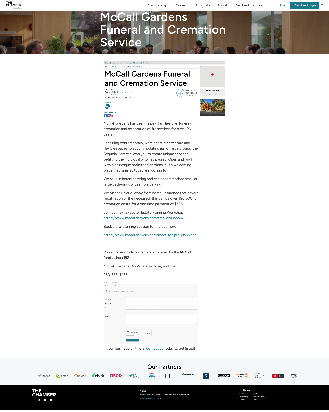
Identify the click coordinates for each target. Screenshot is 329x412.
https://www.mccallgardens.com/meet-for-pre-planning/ (150, 235)
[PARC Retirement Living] (246, 375)
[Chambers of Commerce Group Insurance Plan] (66, 375)
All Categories (147, 63)
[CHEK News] (84, 375)
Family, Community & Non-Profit (115, 66)
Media (255, 400)
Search (107, 63)
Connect (242, 394)
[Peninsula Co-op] (264, 375)
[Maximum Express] (228, 375)
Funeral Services (212, 94)
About (255, 394)
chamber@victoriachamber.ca (150, 398)
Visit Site (108, 103)
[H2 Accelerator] (156, 375)
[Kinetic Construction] (192, 375)
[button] (212, 74)
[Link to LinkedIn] (39, 400)
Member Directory (259, 397)
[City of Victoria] (120, 375)
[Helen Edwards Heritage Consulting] (138, 375)
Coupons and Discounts (133, 63)
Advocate (242, 400)
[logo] (14, 5)
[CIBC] (102, 375)
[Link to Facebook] (33, 400)
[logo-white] (44, 392)
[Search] (322, 5)
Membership (243, 397)
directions (128, 92)
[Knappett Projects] (210, 375)
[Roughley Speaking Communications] (282, 375)
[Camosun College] (48, 375)
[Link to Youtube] (51, 400)
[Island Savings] (174, 374)
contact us (154, 348)
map (122, 92)
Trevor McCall (111, 95)
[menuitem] (157, 5)
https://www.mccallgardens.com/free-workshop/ (143, 218)
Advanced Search (117, 63)
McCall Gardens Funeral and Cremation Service (147, 78)
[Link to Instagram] (45, 400)
